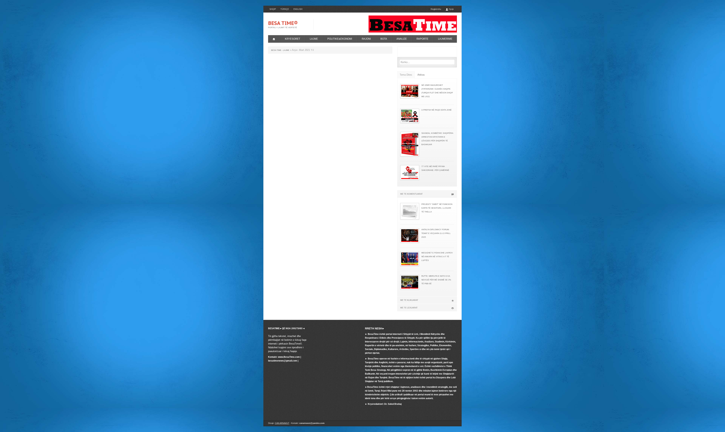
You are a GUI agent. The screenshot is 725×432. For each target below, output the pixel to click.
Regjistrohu (436, 9)
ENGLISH (297, 9)
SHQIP (272, 9)
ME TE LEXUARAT (409, 308)
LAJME (314, 38)
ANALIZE (401, 38)
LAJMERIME (445, 38)
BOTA (383, 38)
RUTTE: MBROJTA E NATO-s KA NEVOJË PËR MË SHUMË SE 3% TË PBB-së (436, 280)
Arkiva (420, 74)
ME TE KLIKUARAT (409, 300)
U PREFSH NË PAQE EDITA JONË (436, 110)
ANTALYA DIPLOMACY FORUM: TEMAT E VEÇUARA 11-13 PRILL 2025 (436, 233)
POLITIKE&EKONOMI (339, 38)
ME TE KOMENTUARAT (411, 194)
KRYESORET (292, 38)
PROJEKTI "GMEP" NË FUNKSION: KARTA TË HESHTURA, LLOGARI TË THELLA (437, 208)
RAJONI (366, 38)
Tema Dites (406, 74)
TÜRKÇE (284, 9)
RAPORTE (422, 38)
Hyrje (451, 9)
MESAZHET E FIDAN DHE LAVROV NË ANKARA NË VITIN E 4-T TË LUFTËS (437, 256)
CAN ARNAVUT (282, 423)
